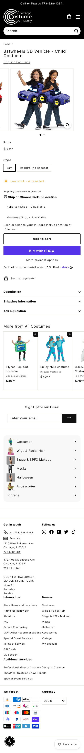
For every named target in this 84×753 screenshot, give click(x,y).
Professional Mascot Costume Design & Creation (34, 667)
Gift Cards (9, 649)
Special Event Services (18, 638)
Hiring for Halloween (16, 610)
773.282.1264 (12, 568)
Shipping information (19, 301)
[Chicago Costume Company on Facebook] (51, 532)
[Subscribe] (69, 418)
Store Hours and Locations (20, 605)
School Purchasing (15, 627)
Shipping (8, 191)
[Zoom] (67, 125)
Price (7, 142)
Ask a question (14, 311)
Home (6, 44)
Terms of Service (14, 643)
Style (7, 160)
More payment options (42, 260)
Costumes (48, 605)
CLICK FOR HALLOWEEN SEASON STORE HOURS (18, 578)
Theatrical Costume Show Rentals (24, 672)
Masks (46, 621)
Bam (9, 167)
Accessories (49, 632)
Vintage (47, 638)
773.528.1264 (12, 551)
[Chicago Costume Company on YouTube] (59, 532)
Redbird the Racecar (34, 167)
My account (11, 654)
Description (12, 291)
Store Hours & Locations (62, 3)
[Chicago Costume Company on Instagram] (44, 532)
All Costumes (37, 326)
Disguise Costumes (16, 62)
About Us (9, 616)
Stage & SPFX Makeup (56, 616)
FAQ (6, 621)
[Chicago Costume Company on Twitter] (66, 532)
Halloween (48, 627)
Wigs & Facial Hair (53, 610)
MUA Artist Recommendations (22, 632)
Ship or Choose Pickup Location (32, 197)
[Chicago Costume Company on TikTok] (73, 532)
